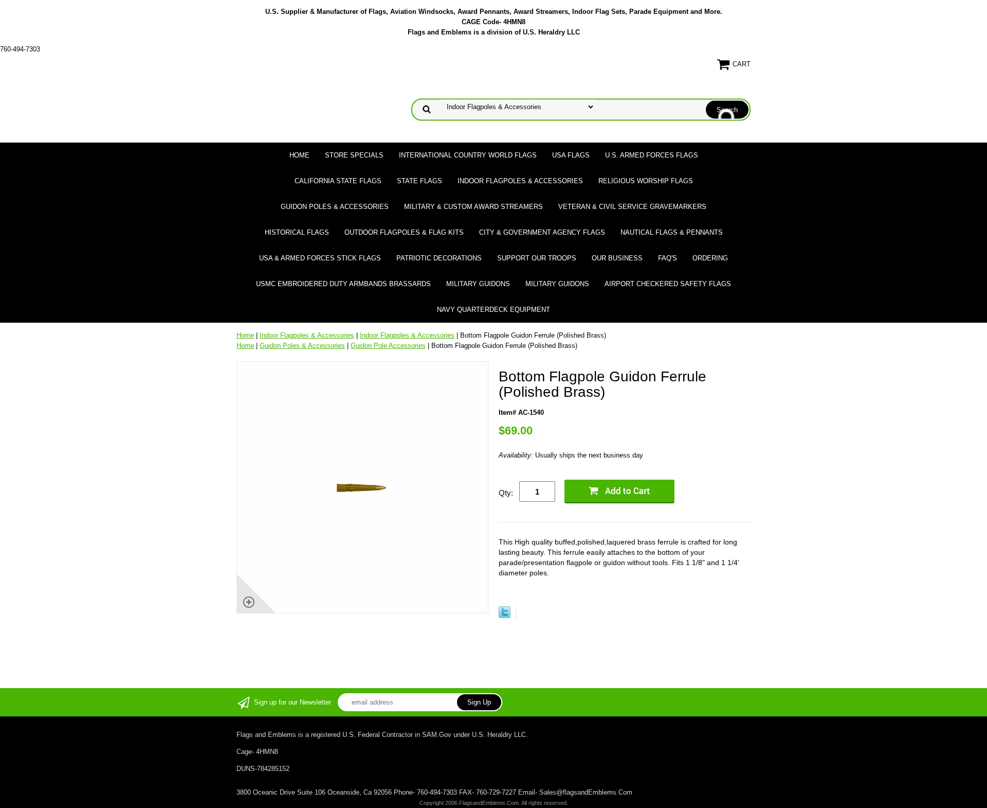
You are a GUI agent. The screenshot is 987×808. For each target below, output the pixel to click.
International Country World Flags (468, 155)
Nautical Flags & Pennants (671, 232)
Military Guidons (478, 284)
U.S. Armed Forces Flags (651, 155)
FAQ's (667, 258)
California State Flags (338, 181)
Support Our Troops (536, 258)
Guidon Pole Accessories (388, 345)
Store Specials (354, 155)
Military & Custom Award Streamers (473, 206)
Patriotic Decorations (439, 258)
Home (299, 155)
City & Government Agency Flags (542, 232)
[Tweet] (504, 616)
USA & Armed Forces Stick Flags (320, 258)
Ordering (710, 258)
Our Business (617, 258)
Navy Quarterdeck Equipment (493, 309)
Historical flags (297, 232)
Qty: (506, 492)
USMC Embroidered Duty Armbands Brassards (343, 284)
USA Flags (571, 155)
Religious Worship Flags (645, 181)
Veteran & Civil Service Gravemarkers (632, 206)
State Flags (419, 181)
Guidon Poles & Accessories (335, 206)
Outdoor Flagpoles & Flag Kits (404, 232)
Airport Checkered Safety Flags (668, 284)
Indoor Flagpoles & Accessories (520, 181)
